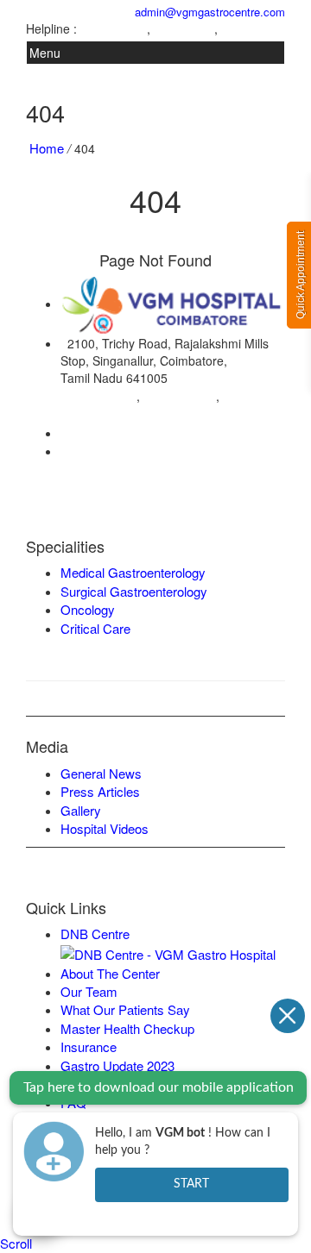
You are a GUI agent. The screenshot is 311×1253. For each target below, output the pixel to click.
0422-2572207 (107, 432)
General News (101, 773)
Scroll (16, 1243)
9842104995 (184, 29)
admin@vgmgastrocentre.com (206, 11)
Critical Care (95, 628)
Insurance (88, 1046)
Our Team (88, 991)
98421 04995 (179, 395)
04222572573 (113, 29)
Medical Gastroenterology (133, 572)
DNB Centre (95, 933)
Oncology (87, 609)
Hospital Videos (104, 828)
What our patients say (125, 1009)
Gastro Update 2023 (117, 1065)
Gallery (80, 810)
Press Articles (100, 791)
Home (46, 148)
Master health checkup (127, 1028)
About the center (110, 973)
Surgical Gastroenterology (133, 591)
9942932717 (251, 29)
